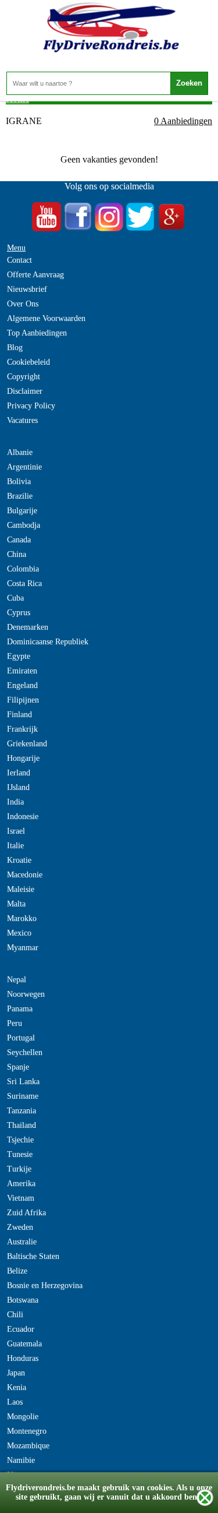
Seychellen (24, 1052)
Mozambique (28, 1445)
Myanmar (22, 947)
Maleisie (20, 889)
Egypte (18, 656)
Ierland (18, 772)
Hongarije (23, 758)
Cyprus (18, 612)
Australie (22, 1241)
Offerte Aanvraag (35, 274)
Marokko (22, 918)
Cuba (15, 598)
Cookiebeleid (28, 362)
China (16, 554)
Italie (15, 845)
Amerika (21, 1183)
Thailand (21, 1125)
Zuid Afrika (26, 1212)
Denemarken (27, 627)
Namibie (21, 1460)
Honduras (22, 1358)
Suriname (22, 1096)
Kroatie (19, 860)
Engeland (22, 685)
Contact (19, 260)
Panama (20, 1008)
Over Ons (22, 303)
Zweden (20, 1227)
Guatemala (24, 1343)
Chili (15, 1314)
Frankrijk (22, 729)
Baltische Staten (33, 1256)
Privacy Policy (31, 405)
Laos (15, 1402)
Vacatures (22, 420)
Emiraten (22, 670)
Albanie (20, 452)
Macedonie (24, 874)
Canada (19, 539)
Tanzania (21, 1110)
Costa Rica (24, 583)
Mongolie (22, 1416)
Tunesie (20, 1154)
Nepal (16, 979)
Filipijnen (23, 700)
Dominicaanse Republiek (47, 641)
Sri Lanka (23, 1081)
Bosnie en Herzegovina (45, 1285)
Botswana (22, 1300)
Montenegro (27, 1431)
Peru (14, 1023)
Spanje (18, 1067)
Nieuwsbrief (27, 289)
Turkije (19, 1169)
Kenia (16, 1387)
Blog (15, 347)
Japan (16, 1373)
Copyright (23, 376)
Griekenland (27, 743)
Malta (16, 904)
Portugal (21, 1038)
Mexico (19, 933)
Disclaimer (24, 391)
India (15, 802)
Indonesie (22, 816)
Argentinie (24, 467)
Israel (16, 831)
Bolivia (19, 481)
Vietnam (20, 1198)
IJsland (18, 787)
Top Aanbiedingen (37, 333)
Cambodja (23, 525)
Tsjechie (20, 1139)
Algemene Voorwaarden (46, 318)
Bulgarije (22, 510)
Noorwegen (26, 994)
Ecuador (20, 1329)
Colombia (23, 569)
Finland (19, 714)
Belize (17, 1271)
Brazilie (20, 496)
